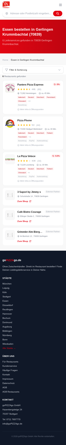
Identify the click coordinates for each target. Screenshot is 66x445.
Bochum (6, 318)
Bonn (5, 339)
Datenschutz (8, 383)
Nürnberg (7, 335)
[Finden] (57, 13)
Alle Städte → (9, 348)
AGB (4, 387)
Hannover (7, 314)
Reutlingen (7, 309)
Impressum (7, 379)
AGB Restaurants (10, 392)
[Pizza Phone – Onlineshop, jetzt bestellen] (33, 133)
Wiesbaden (7, 344)
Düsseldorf (7, 305)
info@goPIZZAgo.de (12, 423)
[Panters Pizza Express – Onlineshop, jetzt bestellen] (33, 97)
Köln (4, 292)
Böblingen (7, 331)
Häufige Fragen (10, 370)
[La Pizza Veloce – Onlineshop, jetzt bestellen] (33, 169)
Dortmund (7, 322)
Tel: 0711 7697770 (11, 419)
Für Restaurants (10, 361)
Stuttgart (6, 296)
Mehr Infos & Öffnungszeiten (32, 109)
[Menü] (60, 5)
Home (5, 60)
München (7, 283)
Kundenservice (9, 366)
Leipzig (5, 288)
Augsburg (7, 326)
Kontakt (6, 374)
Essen (5, 301)
